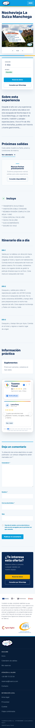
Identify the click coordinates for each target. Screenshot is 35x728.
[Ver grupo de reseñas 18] (8, 430)
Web (3, 514)
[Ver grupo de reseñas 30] (26, 430)
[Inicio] (6, 3)
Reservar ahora (17, 80)
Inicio (3, 656)
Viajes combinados (8, 711)
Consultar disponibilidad (17, 179)
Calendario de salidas (9, 661)
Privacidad (5, 702)
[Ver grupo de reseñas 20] (11, 430)
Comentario (6, 463)
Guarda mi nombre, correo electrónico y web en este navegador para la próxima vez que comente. (18, 527)
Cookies (4, 707)
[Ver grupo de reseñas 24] (17, 430)
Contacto (5, 686)
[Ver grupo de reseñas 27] (22, 430)
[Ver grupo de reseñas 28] (23, 430)
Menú (30, 3)
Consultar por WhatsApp (17, 85)
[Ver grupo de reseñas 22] (14, 430)
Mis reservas (6, 665)
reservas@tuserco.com (10, 681)
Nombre (5, 492)
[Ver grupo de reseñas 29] (25, 430)
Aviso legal (5, 697)
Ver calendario (8, 155)
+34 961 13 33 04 (8, 676)
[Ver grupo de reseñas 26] (20, 430)
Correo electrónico (8, 503)
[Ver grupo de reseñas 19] (9, 430)
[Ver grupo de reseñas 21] (12, 430)
